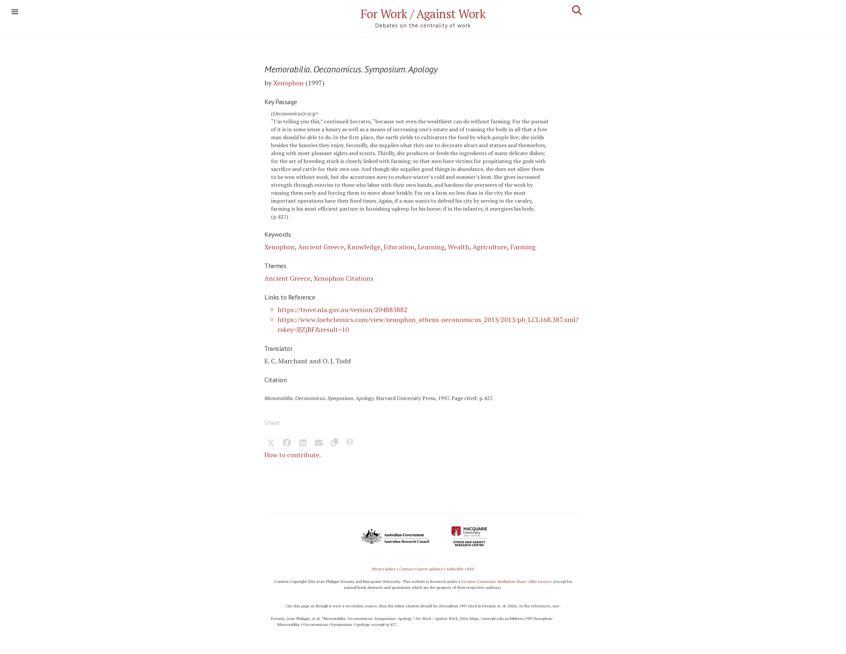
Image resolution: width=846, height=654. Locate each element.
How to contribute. (292, 454)
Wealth (458, 246)
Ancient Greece (321, 246)
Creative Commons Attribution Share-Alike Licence (506, 581)
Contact (406, 568)
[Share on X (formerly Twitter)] (271, 443)
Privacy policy (384, 568)
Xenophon (288, 82)
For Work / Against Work (423, 13)
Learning (431, 246)
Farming (523, 246)
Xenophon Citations (343, 278)
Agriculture (490, 246)
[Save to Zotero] (350, 443)
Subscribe (455, 568)
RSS (470, 568)
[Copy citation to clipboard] (334, 443)
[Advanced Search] (577, 10)
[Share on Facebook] (286, 443)
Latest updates (430, 568)
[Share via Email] (318, 443)
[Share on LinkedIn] (302, 443)
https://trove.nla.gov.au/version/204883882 (342, 309)
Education (399, 246)
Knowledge (363, 246)
